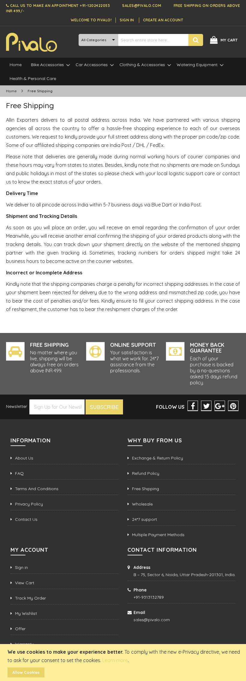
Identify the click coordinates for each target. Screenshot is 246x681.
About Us (24, 458)
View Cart (24, 582)
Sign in (21, 567)
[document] (124, 662)
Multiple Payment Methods (158, 534)
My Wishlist (26, 613)
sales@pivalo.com (141, 5)
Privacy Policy (29, 504)
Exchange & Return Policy (157, 458)
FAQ (19, 473)
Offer (20, 628)
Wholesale (142, 504)
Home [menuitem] (16, 64)
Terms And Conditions (36, 488)
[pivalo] (31, 42)
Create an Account (163, 20)
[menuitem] (48, 65)
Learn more (115, 660)
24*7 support (144, 519)
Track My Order (30, 598)
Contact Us (26, 519)
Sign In (127, 20)
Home (12, 91)
